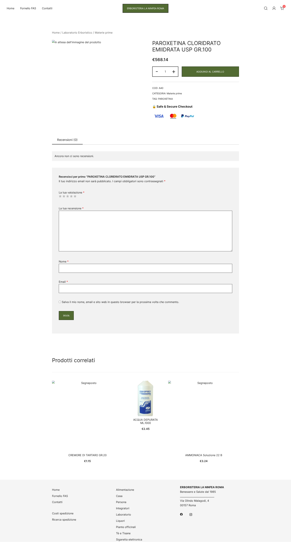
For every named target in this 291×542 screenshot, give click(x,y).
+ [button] (174, 71)
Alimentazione (125, 489)
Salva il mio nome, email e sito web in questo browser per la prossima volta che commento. (120, 302)
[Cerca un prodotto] (266, 8)
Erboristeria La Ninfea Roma (145, 8)
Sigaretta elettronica (129, 539)
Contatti (47, 8)
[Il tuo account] (274, 8)
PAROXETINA (165, 98)
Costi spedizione (62, 513)
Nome (64, 261)
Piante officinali (126, 527)
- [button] (156, 71)
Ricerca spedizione (64, 519)
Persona (121, 502)
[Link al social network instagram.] (190, 514)
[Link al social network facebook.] (181, 514)
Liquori (120, 520)
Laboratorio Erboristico (77, 32)
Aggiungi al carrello (210, 71)
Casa (119, 496)
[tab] (67, 140)
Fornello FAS (28, 8)
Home (10, 8)
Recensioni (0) (67, 140)
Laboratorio (123, 514)
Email (63, 281)
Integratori (122, 508)
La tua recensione (71, 208)
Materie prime (103, 32)
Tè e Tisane (123, 533)
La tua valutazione (71, 192)
